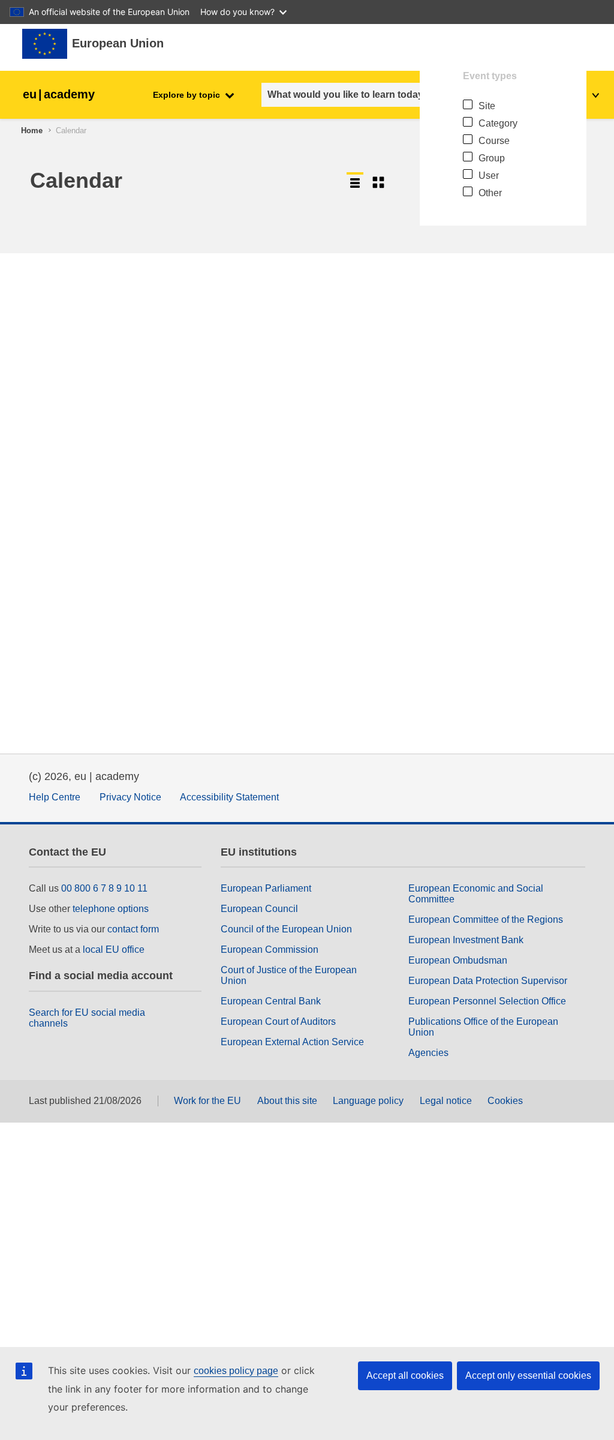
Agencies (428, 1053)
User (488, 175)
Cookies (505, 1101)
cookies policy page (236, 1371)
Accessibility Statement (229, 797)
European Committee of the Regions (485, 919)
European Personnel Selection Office (487, 1001)
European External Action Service (292, 1042)
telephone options (111, 909)
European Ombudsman (457, 960)
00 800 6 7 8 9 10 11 (104, 888)
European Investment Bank (465, 940)
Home (32, 130)
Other (490, 193)
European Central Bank (271, 1001)
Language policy (368, 1101)
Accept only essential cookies (528, 1375)
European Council (259, 909)
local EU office (114, 949)
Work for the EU (207, 1101)
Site (486, 106)
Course (494, 141)
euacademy (59, 94)
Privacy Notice (130, 797)
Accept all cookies (405, 1375)
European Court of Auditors (278, 1021)
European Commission (269, 949)
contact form (133, 929)
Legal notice (446, 1101)
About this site (287, 1101)
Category (497, 123)
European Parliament (266, 888)
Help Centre (54, 797)
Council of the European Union (286, 929)
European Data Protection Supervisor (487, 981)
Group (491, 158)
